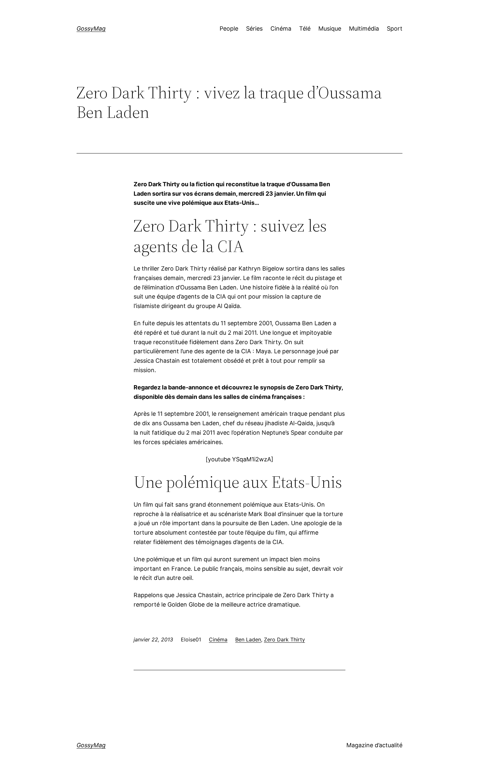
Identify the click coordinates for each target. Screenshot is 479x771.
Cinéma (218, 639)
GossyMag (91, 28)
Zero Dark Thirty (284, 639)
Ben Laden (248, 639)
